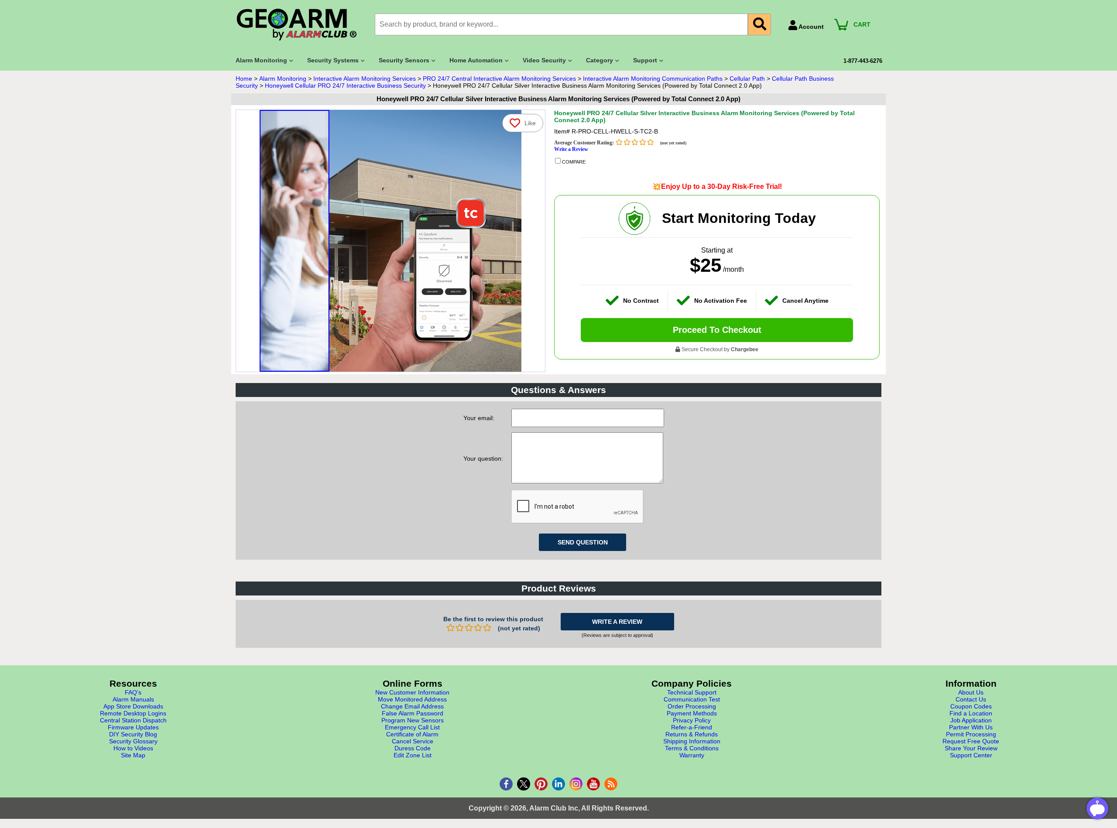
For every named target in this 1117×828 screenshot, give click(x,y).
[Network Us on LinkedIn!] (558, 783)
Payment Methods (692, 713)
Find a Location (970, 713)
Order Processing (692, 706)
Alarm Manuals (133, 699)
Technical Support (691, 692)
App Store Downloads (133, 706)
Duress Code (412, 748)
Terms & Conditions (692, 748)
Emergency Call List (412, 727)
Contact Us (971, 699)
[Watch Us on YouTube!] (593, 783)
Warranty (691, 755)
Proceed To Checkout (717, 330)
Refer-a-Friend (691, 727)
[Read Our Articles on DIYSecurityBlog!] (610, 783)
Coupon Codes (971, 706)
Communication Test (692, 699)
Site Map (133, 755)
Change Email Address (412, 706)
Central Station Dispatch (133, 720)
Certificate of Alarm (412, 734)
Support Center (971, 755)
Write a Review (571, 149)
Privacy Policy (692, 720)
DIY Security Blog (133, 734)
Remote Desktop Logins (133, 713)
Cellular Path (747, 78)
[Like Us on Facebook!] (506, 783)
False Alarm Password (412, 713)
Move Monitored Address (412, 699)
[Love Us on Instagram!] (575, 783)
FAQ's (133, 692)
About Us (970, 692)
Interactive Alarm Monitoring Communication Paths (653, 78)
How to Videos (133, 748)
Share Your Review (971, 748)
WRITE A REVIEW (617, 621)
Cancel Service (412, 741)
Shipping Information (691, 741)
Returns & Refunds (691, 734)
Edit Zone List (413, 755)
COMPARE (573, 161)
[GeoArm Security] (301, 25)
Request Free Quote (970, 741)
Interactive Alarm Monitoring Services (364, 78)
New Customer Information (412, 692)
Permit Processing (971, 734)
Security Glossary (133, 741)
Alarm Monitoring (282, 78)
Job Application (971, 720)
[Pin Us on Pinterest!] (541, 783)
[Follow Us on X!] (523, 783)
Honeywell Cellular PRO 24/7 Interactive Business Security (345, 85)
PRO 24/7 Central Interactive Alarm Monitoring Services (499, 78)
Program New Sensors (412, 720)
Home (244, 78)
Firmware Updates (133, 727)
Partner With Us (971, 727)
